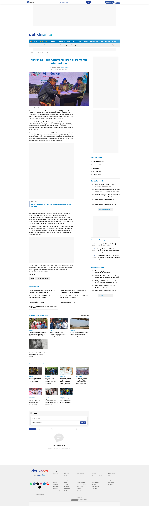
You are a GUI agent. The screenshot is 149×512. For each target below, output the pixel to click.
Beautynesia (111, 480)
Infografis (114, 45)
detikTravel (66, 473)
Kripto (80, 41)
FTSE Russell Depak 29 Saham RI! (105, 204)
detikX (65, 482)
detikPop (66, 490)
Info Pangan (73, 45)
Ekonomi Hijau (64, 45)
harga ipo (96, 168)
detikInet (55, 480)
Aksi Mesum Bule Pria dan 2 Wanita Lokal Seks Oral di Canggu (37, 354)
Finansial (52, 41)
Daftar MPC (109, 2)
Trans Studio (80, 486)
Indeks (114, 41)
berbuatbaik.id (80, 473)
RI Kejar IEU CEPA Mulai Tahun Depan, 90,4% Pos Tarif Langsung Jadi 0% (107, 195)
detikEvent (79, 480)
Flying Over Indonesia (82, 493)
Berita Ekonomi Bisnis (44, 52)
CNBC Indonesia (111, 475)
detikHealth (66, 478)
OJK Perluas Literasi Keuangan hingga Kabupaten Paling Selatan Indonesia (81, 380)
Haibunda (110, 478)
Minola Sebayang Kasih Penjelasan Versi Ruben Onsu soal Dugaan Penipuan (58, 334)
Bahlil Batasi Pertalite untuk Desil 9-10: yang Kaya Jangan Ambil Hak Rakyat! (109, 257)
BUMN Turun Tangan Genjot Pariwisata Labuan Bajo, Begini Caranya (51, 205)
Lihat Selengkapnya (104, 209)
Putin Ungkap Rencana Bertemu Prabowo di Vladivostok (105, 185)
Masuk (118, 2)
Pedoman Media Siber (97, 475)
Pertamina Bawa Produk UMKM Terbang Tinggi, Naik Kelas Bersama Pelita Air (42, 296)
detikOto (55, 488)
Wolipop (66, 480)
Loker (102, 41)
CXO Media (110, 484)
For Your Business (36, 45)
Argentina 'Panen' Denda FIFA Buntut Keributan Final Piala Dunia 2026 (50, 380)
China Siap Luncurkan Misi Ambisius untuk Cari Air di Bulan (35, 379)
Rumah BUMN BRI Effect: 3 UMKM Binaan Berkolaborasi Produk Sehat (72, 301)
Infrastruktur (61, 41)
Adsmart (45, 45)
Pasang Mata (80, 475)
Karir (93, 478)
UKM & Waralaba (84, 45)
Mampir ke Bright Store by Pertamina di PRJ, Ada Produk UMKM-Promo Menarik (74, 296)
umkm (32, 278)
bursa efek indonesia (100, 165)
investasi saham (98, 161)
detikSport (55, 484)
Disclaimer (94, 488)
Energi (68, 41)
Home (35, 41)
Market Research (104, 45)
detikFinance (32, 52)
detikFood (66, 475)
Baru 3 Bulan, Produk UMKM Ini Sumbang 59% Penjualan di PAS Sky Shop (42, 301)
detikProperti (56, 490)
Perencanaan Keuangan (91, 41)
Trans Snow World (81, 484)
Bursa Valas (93, 45)
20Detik (66, 484)
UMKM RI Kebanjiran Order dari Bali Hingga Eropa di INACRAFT (43, 306)
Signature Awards (81, 482)
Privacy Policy (95, 486)
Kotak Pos (94, 480)
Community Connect (82, 499)
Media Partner (95, 482)
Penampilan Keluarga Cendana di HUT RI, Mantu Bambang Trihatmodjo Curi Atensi (37, 334)
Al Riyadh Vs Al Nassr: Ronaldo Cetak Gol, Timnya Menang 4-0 (66, 400)
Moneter (108, 41)
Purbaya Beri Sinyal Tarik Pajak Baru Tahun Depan (107, 245)
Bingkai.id (79, 488)
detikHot (55, 482)
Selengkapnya (84, 315)
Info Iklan (94, 484)
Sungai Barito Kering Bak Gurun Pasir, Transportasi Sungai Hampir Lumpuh (79, 334)
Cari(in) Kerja (54, 45)
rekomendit (79, 497)
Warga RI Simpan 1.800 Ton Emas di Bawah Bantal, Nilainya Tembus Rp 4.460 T (108, 250)
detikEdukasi (56, 475)
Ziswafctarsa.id (80, 490)
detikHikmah (67, 488)
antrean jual (97, 171)
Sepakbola (56, 486)
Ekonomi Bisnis (43, 41)
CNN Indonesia (111, 473)
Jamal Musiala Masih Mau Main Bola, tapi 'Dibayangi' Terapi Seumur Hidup (35, 401)
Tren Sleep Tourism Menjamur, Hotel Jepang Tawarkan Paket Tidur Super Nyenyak (65, 381)
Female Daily (111, 482)
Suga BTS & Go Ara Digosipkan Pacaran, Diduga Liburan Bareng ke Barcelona (51, 401)
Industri (74, 41)
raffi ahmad (97, 175)
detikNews (55, 473)
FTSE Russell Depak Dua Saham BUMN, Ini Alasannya (105, 200)
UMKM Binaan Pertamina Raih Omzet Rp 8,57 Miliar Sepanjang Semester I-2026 (42, 291)
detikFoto (66, 486)
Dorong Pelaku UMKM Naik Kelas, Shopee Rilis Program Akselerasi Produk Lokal (73, 291)
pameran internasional (42, 278)
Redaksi (94, 473)
